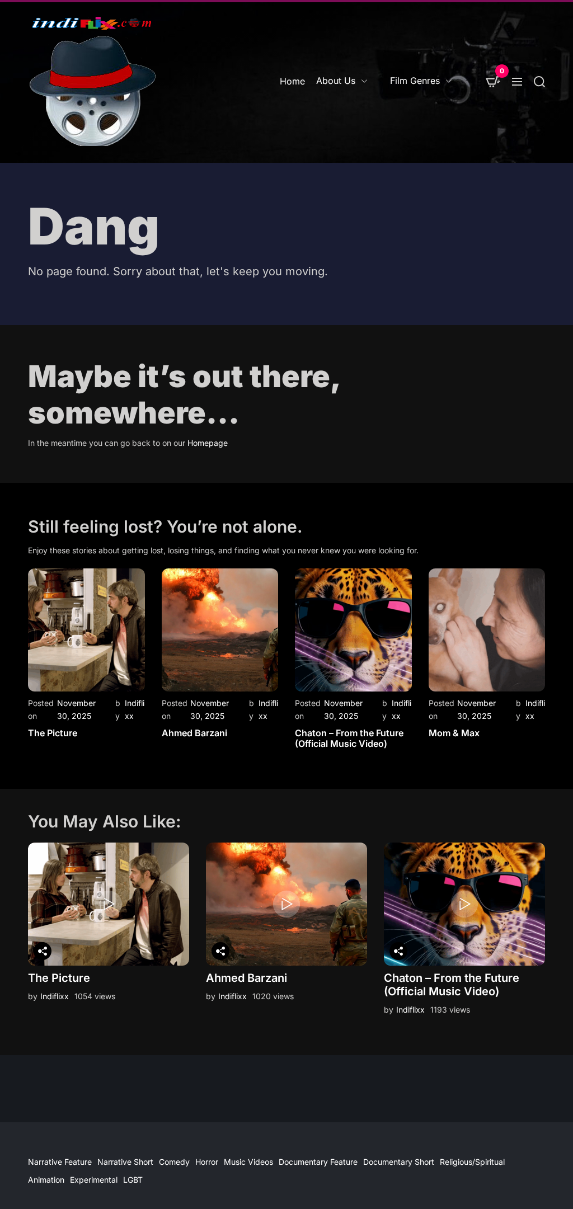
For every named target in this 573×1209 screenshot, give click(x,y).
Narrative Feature (60, 1161)
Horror (206, 1161)
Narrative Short (125, 1161)
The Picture (52, 732)
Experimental (94, 1179)
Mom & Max (454, 732)
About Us (335, 80)
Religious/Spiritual (472, 1161)
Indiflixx (54, 996)
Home (292, 81)
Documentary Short (398, 1161)
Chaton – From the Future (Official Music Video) (349, 738)
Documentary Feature (318, 1161)
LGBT (133, 1179)
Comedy (174, 1161)
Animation (46, 1179)
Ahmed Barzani (194, 732)
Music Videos (248, 1161)
